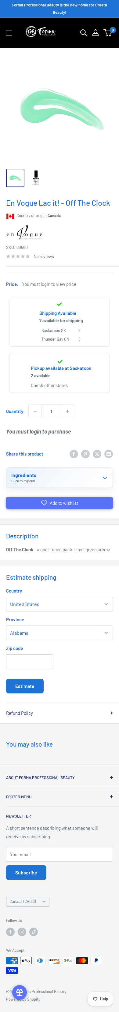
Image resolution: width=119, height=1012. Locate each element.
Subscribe (26, 872)
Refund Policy (19, 713)
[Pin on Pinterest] (85, 453)
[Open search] (83, 32)
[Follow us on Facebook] (10, 932)
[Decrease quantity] (35, 411)
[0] (108, 32)
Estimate (24, 686)
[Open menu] (9, 33)
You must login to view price (49, 284)
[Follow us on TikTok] (33, 932)
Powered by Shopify (23, 999)
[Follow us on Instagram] (22, 932)
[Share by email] (108, 453)
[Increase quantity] (67, 411)
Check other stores (49, 385)
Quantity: (15, 411)
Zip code (14, 648)
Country (14, 590)
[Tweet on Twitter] (97, 453)
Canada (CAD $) (22, 901)
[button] (59, 503)
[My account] (95, 32)
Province (15, 619)
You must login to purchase (38, 431)
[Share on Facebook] (74, 453)
